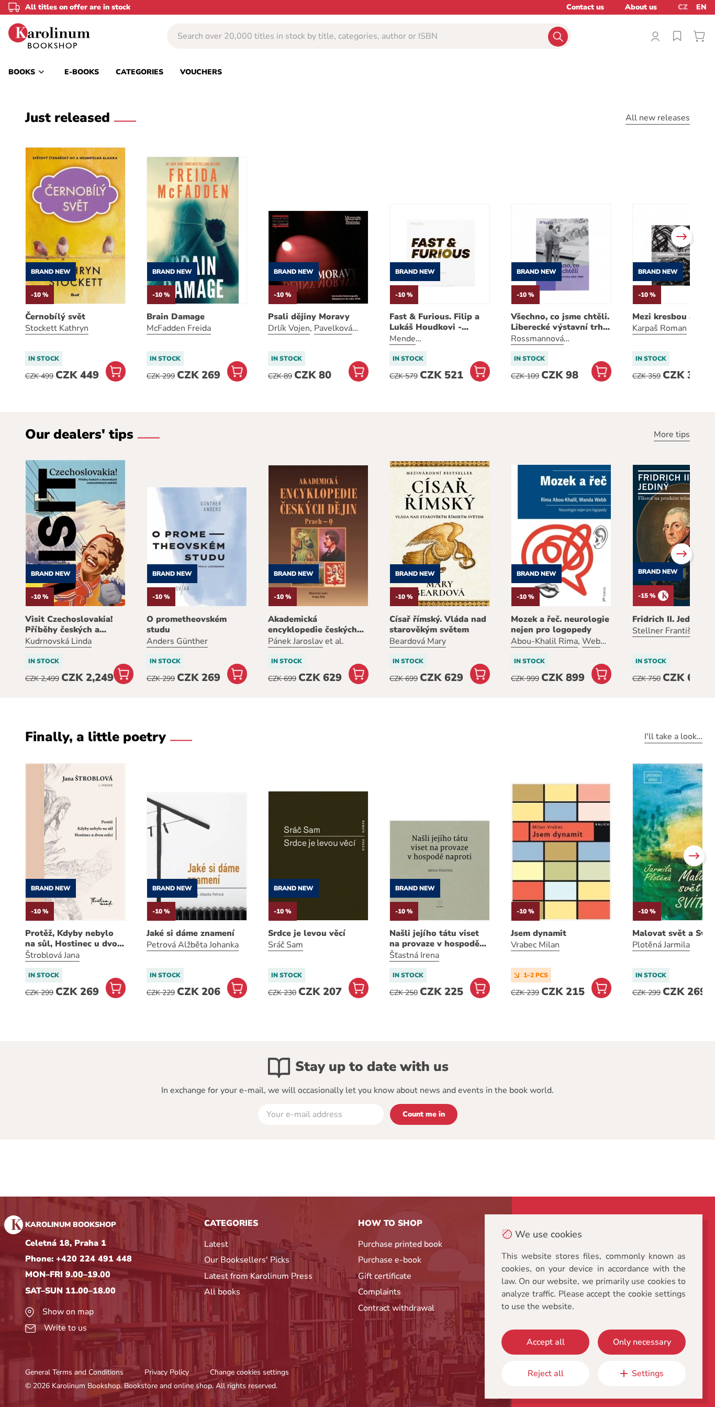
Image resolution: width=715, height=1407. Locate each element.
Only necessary (642, 1342)
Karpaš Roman (659, 328)
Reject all (546, 1373)
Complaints (379, 1292)
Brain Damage (176, 316)
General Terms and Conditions (74, 1372)
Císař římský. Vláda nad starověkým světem (437, 624)
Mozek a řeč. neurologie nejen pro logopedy (560, 624)
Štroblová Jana (52, 955)
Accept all (546, 1342)
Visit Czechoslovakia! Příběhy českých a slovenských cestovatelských (69, 624)
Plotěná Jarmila (661, 945)
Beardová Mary (417, 641)
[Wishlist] (677, 36)
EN (701, 7)
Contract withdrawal (396, 1308)
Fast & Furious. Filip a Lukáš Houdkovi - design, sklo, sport (434, 321)
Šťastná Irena (414, 955)
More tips (672, 434)
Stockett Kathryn (56, 328)
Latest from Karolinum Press (258, 1276)
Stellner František (666, 630)
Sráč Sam (285, 945)
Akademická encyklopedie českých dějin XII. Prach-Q (312, 624)
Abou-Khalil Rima (544, 641)
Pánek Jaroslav (295, 641)
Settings (648, 1373)
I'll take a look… (673, 736)
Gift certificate (384, 1276)
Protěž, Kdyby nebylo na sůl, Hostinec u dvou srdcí (73, 938)
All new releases (657, 118)
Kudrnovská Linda (58, 641)
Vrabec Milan (535, 945)
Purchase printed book (400, 1244)
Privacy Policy (166, 1372)
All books (222, 1292)
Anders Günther (177, 641)
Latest (216, 1244)
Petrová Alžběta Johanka (193, 945)
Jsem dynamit (538, 933)
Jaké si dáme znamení (190, 933)
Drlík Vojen (289, 328)
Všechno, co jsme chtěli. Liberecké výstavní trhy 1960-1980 (560, 321)
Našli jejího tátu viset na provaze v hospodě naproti (434, 938)
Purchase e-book (389, 1260)
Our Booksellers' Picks (246, 1260)
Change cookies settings (249, 1372)
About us (641, 7)
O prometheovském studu (187, 624)
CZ (683, 7)
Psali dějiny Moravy (309, 316)
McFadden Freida (179, 328)
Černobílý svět (55, 316)
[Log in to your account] (655, 36)
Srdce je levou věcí (306, 933)
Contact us (585, 7)
